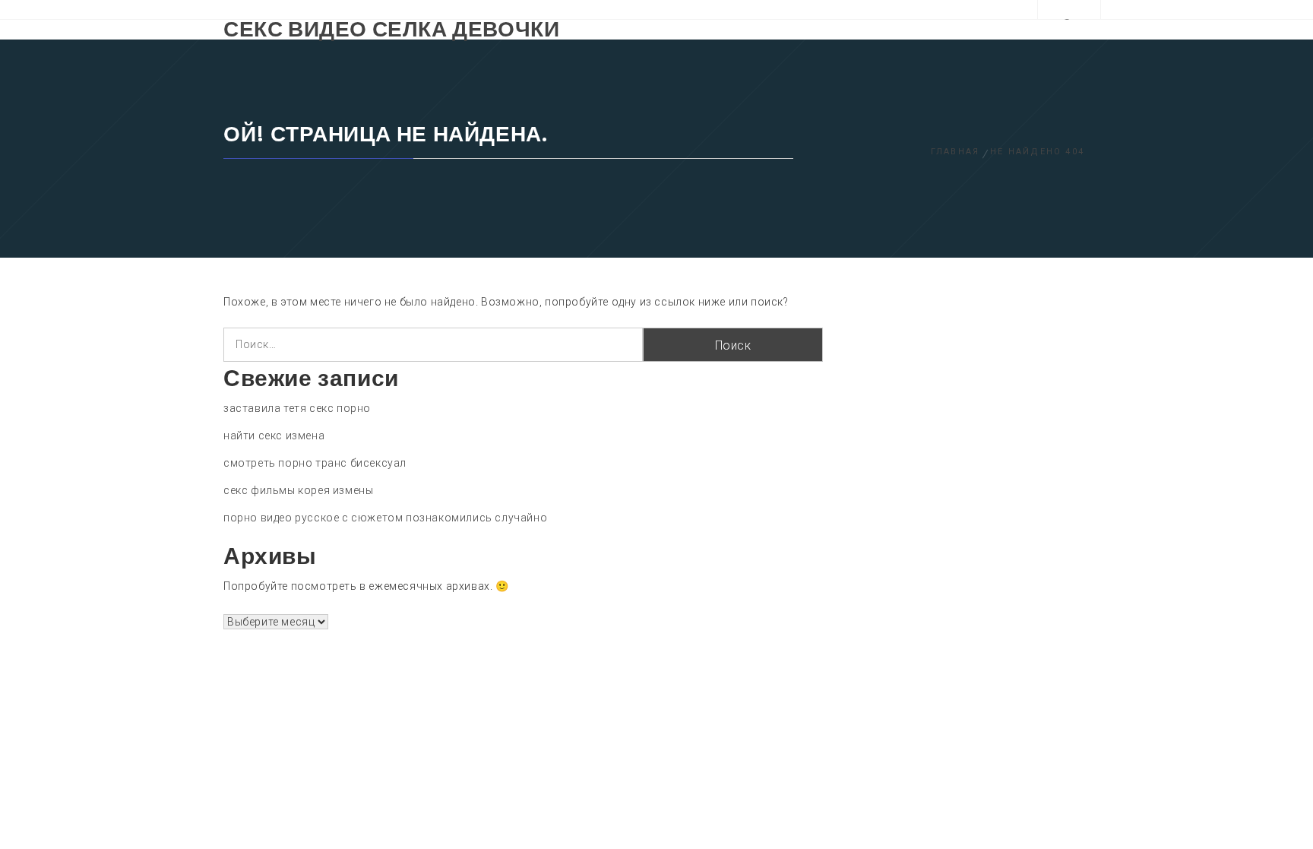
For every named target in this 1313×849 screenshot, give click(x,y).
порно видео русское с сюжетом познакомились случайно (385, 518)
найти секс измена (273, 435)
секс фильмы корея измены (298, 490)
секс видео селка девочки (391, 29)
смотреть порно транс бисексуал (315, 463)
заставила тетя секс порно (297, 408)
